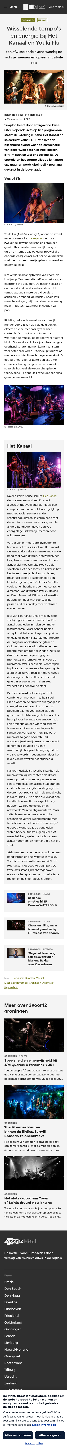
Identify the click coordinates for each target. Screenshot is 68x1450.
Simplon (36, 238)
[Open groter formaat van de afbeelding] (34, 203)
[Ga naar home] (34, 7)
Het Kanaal (50, 496)
